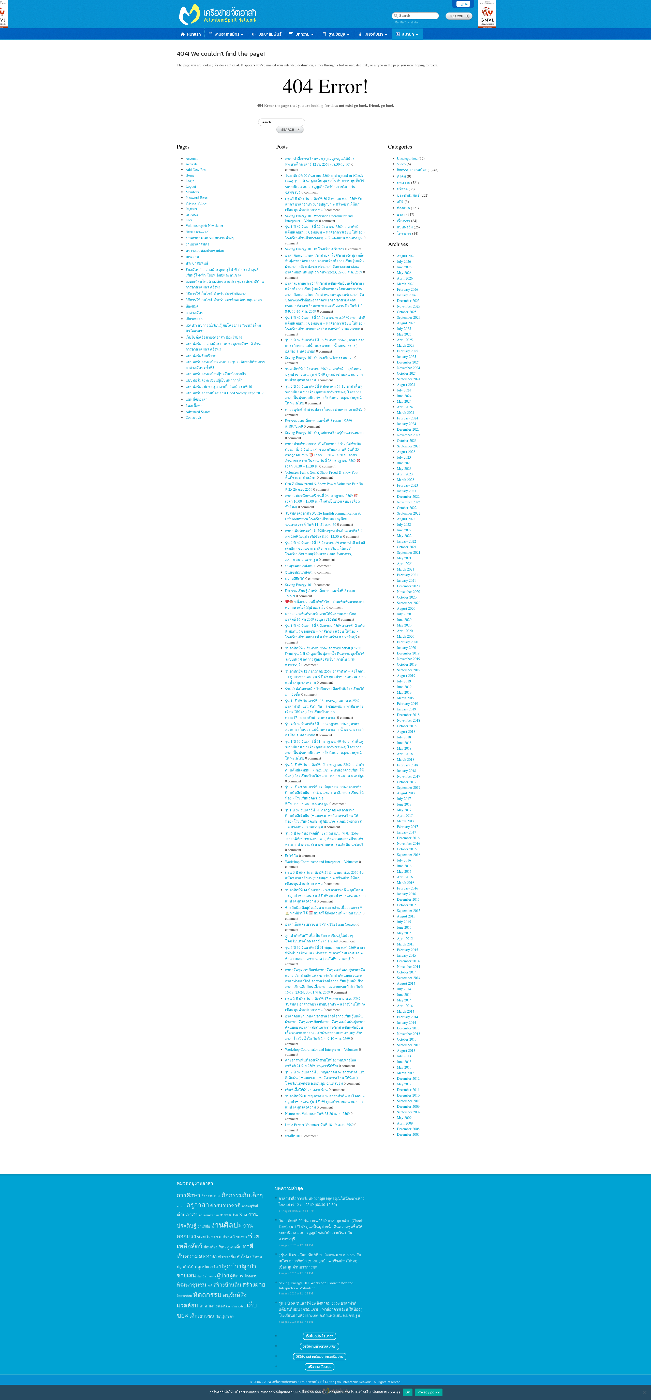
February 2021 (407, 574)
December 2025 (408, 300)
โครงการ (404, 233)
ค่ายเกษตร (206, 1215)
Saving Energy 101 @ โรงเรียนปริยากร (315, 248)
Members (192, 191)
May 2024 (404, 401)
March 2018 (405, 759)
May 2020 (404, 625)
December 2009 (408, 1106)
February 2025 (407, 350)
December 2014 (408, 960)
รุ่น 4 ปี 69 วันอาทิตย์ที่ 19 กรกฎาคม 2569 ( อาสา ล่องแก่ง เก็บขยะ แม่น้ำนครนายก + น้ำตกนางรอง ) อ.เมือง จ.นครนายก (324, 729)
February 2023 (407, 485)
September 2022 (408, 513)
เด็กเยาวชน (201, 1315)
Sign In (463, 4)
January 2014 (406, 1022)
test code (192, 214)
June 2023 (404, 462)
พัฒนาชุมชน (191, 1284)
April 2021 (405, 563)
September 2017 (408, 787)
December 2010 (408, 1095)
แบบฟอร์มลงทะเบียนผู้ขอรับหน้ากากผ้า (216, 373)
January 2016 (406, 893)
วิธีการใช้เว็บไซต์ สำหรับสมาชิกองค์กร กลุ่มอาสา (224, 299)
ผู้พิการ (237, 1276)
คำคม (401, 176)
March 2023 (405, 479)
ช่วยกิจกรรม (209, 1236)
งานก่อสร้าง (235, 1215)
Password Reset (197, 197)
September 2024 (408, 378)
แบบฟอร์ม (405, 227)
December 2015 (408, 899)
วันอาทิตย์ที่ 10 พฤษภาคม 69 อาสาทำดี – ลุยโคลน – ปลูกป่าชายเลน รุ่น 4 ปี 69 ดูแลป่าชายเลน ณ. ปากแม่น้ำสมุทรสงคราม (324, 1101)
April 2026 (405, 278)
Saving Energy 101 (299, 584)
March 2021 (405, 569)
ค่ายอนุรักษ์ (250, 1206)
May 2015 (404, 932)
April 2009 (405, 1123)
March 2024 (405, 412)
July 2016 (404, 860)
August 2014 (406, 983)
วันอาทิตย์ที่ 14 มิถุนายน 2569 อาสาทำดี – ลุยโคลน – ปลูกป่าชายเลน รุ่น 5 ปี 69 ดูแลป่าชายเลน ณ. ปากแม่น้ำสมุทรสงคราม (325, 895)
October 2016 (407, 849)
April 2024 (405, 406)
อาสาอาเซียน (237, 1306)
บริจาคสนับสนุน (319, 1366)
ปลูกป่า (228, 1266)
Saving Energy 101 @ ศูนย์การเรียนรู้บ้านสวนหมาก (324, 432)
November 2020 (408, 591)
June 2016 (404, 865)
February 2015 (407, 949)
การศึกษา (188, 1195)
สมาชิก (408, 34)
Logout (191, 186)
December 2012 (408, 1078)
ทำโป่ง (243, 1257)
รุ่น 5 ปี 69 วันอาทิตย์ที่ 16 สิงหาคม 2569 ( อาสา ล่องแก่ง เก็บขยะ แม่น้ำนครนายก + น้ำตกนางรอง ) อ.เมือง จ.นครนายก (324, 346)
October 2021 (407, 546)
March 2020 (405, 636)
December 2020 (408, 586)
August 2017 (406, 793)
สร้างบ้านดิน (227, 1284)
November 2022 (408, 502)
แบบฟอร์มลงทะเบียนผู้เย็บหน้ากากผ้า (214, 380)
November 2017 (408, 776)
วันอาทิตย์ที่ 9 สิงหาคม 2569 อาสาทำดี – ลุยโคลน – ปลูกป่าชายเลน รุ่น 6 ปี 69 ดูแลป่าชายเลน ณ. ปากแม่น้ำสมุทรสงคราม (324, 374)
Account (192, 158)
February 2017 (407, 826)
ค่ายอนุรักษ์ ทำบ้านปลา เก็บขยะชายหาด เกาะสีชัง (324, 409)
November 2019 (408, 658)
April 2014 (405, 1005)
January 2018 (406, 770)
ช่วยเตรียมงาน (235, 1236)
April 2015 (405, 938)
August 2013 (406, 1050)
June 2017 (404, 804)
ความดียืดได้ (295, 578)
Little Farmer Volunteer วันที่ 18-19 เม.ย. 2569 (319, 1124)
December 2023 (408, 429)
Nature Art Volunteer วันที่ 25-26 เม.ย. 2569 (318, 1113)
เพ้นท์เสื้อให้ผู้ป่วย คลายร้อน (307, 1089)
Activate (192, 164)
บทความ (302, 34)
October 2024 (407, 373)
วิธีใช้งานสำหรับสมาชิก (319, 1346)
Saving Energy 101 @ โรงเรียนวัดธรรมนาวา (319, 357)
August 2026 (406, 255)
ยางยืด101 (293, 1135)
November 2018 (408, 720)
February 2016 (407, 888)
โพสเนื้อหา (194, 405)
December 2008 (408, 1128)
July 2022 (404, 524)
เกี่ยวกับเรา (373, 34)
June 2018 (404, 742)
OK (407, 1392)
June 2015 (404, 927)
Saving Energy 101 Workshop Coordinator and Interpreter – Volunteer (319, 218)
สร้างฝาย (253, 1284)
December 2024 (408, 362)
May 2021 (404, 558)
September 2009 (408, 1112)
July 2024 (404, 390)
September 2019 (408, 669)
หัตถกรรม (207, 1294)
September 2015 (408, 910)
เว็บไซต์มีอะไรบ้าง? (319, 1336)
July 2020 (404, 613)
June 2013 (404, 1061)
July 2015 (404, 921)
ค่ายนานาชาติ (225, 1205)
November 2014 (408, 966)
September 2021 (408, 552)
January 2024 (406, 423)
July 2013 (404, 1056)
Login (190, 180)
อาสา (401, 214)
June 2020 (404, 619)
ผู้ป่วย (223, 1275)
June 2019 (404, 686)
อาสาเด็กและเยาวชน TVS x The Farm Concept (321, 924)
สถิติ (400, 201)
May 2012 (404, 1084)
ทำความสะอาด (197, 1256)
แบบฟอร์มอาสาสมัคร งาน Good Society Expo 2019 (224, 392)
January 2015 (406, 955)
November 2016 (408, 843)
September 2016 (408, 854)
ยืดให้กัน (292, 855)
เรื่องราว (403, 220)
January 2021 (406, 580)
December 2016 (408, 837)
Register (191, 208)
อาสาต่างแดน (213, 1305)
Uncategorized (407, 158)
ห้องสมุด (192, 306)
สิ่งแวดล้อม (184, 1296)
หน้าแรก (194, 34)
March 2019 (405, 697)
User (189, 219)
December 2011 (408, 1089)
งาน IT (218, 1215)
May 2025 (404, 334)
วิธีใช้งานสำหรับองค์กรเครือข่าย (319, 1356)
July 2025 (404, 328)
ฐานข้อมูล (337, 34)
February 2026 (407, 289)
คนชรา (181, 1206)
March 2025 (405, 345)
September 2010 (408, 1100)
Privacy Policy (196, 203)
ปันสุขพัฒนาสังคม (300, 565)
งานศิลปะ (226, 1225)
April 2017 (405, 815)
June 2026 (404, 267)
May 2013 (404, 1067)
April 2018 (405, 753)
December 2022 (408, 496)
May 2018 (404, 748)
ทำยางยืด (227, 1257)
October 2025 (407, 311)
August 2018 (406, 731)
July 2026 (404, 261)
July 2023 (404, 457)
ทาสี (248, 1246)
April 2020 (405, 630)
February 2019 (407, 703)
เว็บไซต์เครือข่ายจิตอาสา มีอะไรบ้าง (214, 337)
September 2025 (408, 317)
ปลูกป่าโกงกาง (206, 1276)
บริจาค (402, 188)
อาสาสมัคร (194, 312)
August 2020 (406, 608)
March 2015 (405, 944)
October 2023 (407, 440)
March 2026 (405, 283)
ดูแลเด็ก (234, 1247)
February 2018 (407, 765)
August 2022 (406, 518)
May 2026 (404, 272)
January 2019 (406, 709)
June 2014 (404, 994)
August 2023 (406, 451)
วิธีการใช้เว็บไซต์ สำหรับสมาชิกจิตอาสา (217, 293)
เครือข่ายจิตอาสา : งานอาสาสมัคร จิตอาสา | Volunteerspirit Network (322, 1382)
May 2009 (404, 1117)
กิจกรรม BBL (211, 1196)
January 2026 (406, 295)
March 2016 (405, 882)
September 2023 (408, 446)
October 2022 (407, 507)
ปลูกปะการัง (206, 1266)
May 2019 (404, 692)
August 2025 (406, 322)
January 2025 (406, 356)
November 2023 (408, 434)
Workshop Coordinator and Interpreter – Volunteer (322, 861)
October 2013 (407, 1039)
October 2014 (407, 972)
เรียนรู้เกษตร (224, 1316)
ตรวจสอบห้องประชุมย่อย (205, 250)
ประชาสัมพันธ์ (270, 34)
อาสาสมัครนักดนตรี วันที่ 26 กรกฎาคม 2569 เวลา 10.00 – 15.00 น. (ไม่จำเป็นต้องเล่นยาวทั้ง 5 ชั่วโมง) (322, 501)
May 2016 (404, 871)
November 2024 (408, 367)
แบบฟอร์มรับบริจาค (201, 355)
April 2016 (405, 876)
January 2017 (406, 832)
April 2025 (405, 339)
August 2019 (406, 675)
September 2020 (408, 602)
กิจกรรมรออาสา (198, 231)
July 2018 (404, 737)
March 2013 (405, 1072)
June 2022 (404, 530)
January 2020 (406, 647)
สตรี (210, 1285)
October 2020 (407, 597)
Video (401, 164)
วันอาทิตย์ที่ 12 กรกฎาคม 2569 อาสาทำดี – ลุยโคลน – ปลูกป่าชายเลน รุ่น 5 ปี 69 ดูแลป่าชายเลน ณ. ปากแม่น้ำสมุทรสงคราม (325, 677)
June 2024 (404, 395)
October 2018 (407, 725)
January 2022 (406, 541)
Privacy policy (429, 1392)
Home (190, 175)
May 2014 (404, 1000)
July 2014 (404, 988)
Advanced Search (198, 411)
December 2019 (408, 653)
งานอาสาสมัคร (227, 34)
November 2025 (408, 306)
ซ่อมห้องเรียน (214, 1246)
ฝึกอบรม (251, 1276)
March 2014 (405, 1011)
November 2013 (408, 1033)
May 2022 (404, 535)
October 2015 (407, 904)
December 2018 (408, 714)
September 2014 (408, 977)
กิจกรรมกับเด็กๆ (242, 1195)
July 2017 (404, 798)
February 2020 (407, 641)
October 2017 (407, 781)
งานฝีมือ (204, 1226)
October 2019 (407, 664)
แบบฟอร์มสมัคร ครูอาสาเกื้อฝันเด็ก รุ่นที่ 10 (219, 386)
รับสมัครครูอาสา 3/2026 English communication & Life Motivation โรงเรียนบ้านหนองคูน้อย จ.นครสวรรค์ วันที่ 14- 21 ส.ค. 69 (323, 519)
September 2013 (408, 1044)
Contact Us (193, 417)
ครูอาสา (197, 1204)
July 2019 (404, 681)
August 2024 (406, 384)
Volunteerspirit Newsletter (204, 225)
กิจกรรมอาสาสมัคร (412, 169)
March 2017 (405, 821)
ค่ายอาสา (187, 1214)
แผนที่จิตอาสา (197, 399)
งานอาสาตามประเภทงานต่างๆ (210, 237)
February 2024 (407, 418)
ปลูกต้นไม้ (185, 1266)
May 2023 (404, 468)
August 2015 (406, 916)
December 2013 (408, 1028)
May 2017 (404, 809)
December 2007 (408, 1134)
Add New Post (196, 169)
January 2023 (406, 490)
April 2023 (405, 474)
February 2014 (407, 1016)
